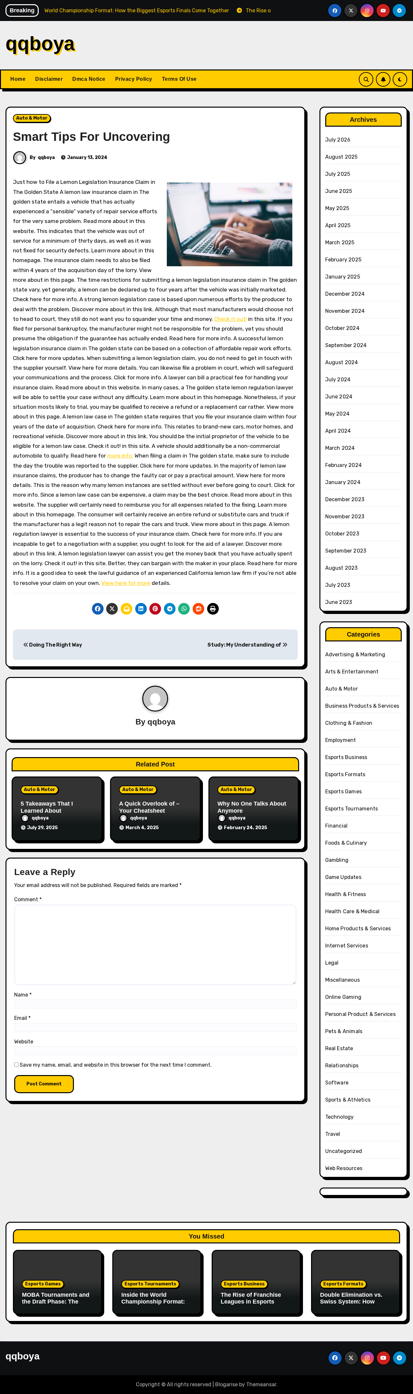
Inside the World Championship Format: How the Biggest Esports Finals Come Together (155, 1305)
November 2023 (345, 516)
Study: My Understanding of (244, 645)
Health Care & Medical (352, 911)
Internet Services (346, 946)
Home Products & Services (358, 928)
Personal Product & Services (360, 1014)
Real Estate (339, 1048)
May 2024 (337, 414)
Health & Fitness (345, 894)
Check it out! (230, 319)
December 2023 (345, 499)
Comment (28, 899)
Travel (332, 1134)
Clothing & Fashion (349, 723)
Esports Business (346, 757)
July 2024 (338, 379)
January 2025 (342, 277)
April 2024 (338, 431)
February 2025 (343, 260)
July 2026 (338, 140)
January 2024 (342, 482)
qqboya (40, 43)
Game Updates (343, 877)
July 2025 (337, 174)
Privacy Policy (133, 79)
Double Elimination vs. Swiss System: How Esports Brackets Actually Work (351, 1305)
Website (23, 1042)
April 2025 (338, 225)
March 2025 (340, 242)
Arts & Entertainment (352, 672)
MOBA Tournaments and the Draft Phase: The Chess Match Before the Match (55, 1305)
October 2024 (342, 328)
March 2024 (340, 448)
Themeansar (261, 1384)
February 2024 (343, 465)
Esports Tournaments (351, 809)
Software (337, 1083)
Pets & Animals (344, 1031)
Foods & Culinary (346, 843)
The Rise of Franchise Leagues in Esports (251, 1298)
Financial (336, 826)
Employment (340, 740)
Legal (332, 963)
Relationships (342, 1065)
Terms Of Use (179, 79)
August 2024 (341, 362)
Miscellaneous (342, 980)
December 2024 (345, 294)
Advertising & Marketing (355, 654)
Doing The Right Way (55, 645)
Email (22, 1018)
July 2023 (337, 585)
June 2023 (338, 602)
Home (17, 79)
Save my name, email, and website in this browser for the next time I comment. (116, 1065)
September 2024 (346, 345)
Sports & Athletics (348, 1100)
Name (23, 995)
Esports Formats (345, 774)
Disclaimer (49, 79)
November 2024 (345, 311)
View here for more (125, 583)
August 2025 (341, 157)
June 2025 (338, 191)
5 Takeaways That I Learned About (47, 807)
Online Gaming (343, 997)
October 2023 (342, 534)
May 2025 (337, 208)
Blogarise (226, 1384)
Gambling (337, 860)
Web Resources (344, 1168)
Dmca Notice (89, 79)
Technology (339, 1117)
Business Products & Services (362, 706)
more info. (120, 455)
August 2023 (341, 568)
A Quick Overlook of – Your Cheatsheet (149, 807)
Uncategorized (343, 1151)
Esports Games (343, 791)
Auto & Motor (31, 118)
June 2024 (339, 397)
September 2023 (346, 551)
